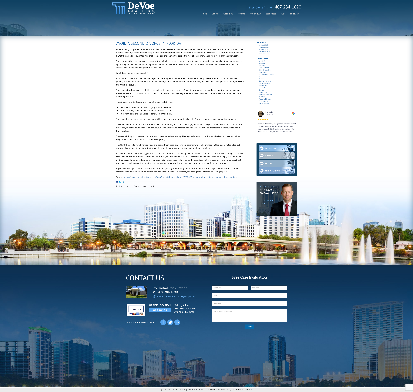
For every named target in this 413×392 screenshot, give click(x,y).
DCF (260, 77)
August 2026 (263, 45)
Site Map (131, 322)
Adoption (262, 63)
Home (204, 14)
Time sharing (263, 101)
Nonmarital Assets (265, 94)
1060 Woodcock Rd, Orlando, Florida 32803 (224, 390)
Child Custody (264, 68)
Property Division (265, 99)
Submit (249, 326)
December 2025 (264, 51)
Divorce (241, 14)
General (261, 90)
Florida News (263, 88)
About (215, 14)
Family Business (264, 83)
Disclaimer (141, 322)
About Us (262, 61)
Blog (283, 14)
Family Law (255, 14)
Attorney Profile (268, 201)
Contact (294, 14)
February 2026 (264, 47)
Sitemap (249, 390)
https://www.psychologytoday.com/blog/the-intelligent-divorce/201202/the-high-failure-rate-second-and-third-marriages (181, 177)
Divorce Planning (265, 81)
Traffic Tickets (264, 103)
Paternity (228, 14)
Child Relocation (264, 70)
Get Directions (160, 310)
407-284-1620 (288, 6)
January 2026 (263, 49)
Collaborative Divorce (266, 74)
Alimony (261, 65)
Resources (271, 14)
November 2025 (264, 54)
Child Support (263, 72)
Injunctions (263, 92)
